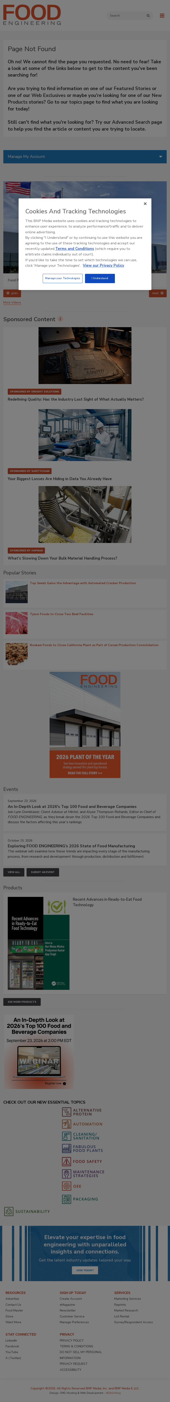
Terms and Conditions (74, 248)
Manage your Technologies (62, 278)
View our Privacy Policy (103, 265)
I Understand (100, 278)
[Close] (145, 204)
